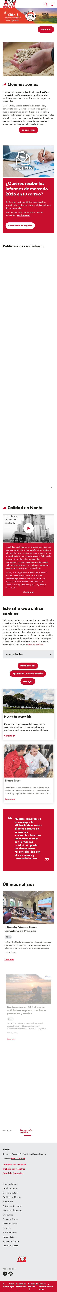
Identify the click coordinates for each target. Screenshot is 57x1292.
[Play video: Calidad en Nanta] (28, 528)
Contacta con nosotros (14, 1164)
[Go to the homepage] (20, 1259)
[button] (45, 4)
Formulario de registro (20, 225)
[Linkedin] (5, 1274)
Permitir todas (27, 665)
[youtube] (10, 1274)
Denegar (28, 681)
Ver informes (23, 215)
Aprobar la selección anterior (27, 673)
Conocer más (28, 129)
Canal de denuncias (13, 1173)
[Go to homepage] (9, 4)
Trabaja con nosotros (14, 1168)
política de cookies (34, 644)
